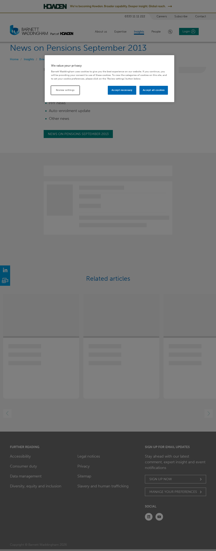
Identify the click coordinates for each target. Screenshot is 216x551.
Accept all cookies (154, 90)
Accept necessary (122, 90)
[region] (109, 78)
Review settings (65, 90)
